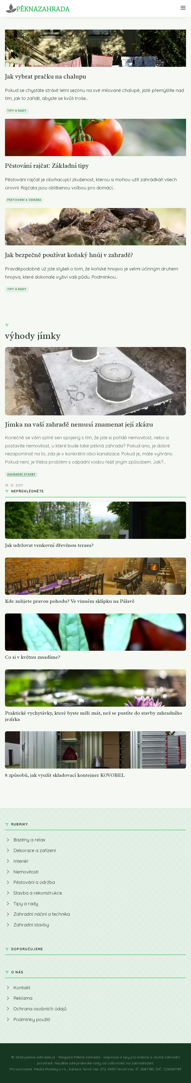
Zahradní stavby (21, 474)
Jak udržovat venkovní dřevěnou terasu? (49, 545)
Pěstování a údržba (24, 200)
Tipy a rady (17, 110)
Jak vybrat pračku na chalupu (45, 76)
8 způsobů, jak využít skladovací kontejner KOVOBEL (65, 775)
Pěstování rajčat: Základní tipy (47, 166)
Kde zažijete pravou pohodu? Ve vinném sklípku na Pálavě (69, 601)
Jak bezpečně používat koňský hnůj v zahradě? (69, 255)
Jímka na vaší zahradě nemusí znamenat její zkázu (79, 424)
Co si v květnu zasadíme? (32, 657)
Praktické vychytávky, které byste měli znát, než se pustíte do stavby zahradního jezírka (93, 716)
